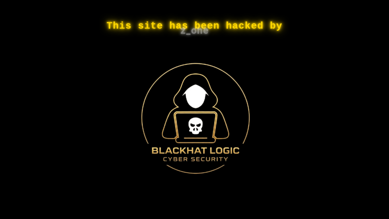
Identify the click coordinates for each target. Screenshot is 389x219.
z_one (195, 30)
